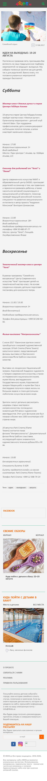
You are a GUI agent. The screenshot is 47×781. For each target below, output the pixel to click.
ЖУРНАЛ (40, 535)
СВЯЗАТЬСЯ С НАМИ (12, 673)
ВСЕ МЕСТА (38, 605)
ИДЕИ (11, 488)
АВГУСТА (32, 488)
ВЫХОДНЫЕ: (21, 488)
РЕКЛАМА (7, 678)
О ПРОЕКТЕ (8, 667)
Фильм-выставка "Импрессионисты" (21, 334)
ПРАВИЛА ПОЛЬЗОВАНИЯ (15, 683)
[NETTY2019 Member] (30, 744)
